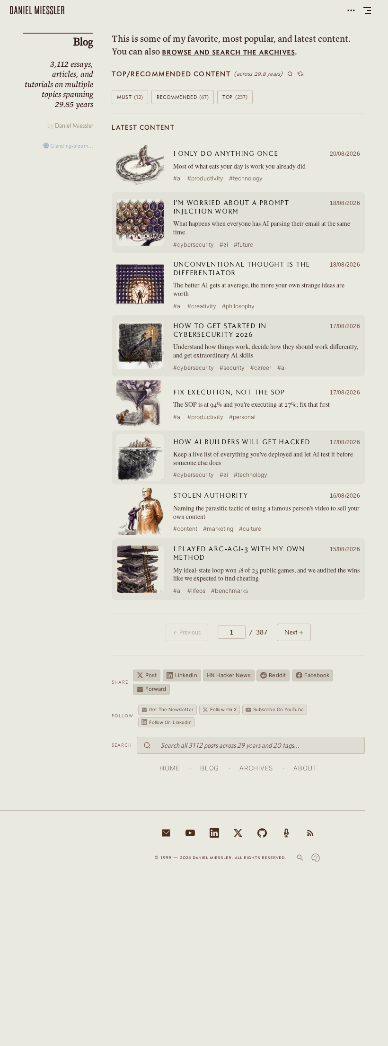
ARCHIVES (256, 768)
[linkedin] (214, 832)
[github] (262, 832)
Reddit (277, 675)
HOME (169, 768)
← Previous (187, 632)
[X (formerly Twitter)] (238, 832)
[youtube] (190, 832)
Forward (156, 689)
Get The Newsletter (171, 709)
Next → (293, 632)
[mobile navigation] (367, 10)
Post (151, 675)
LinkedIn (186, 675)
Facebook (317, 675)
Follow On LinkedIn (170, 722)
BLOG (209, 768)
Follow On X (223, 709)
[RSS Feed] (310, 832)
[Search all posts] (290, 74)
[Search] (300, 857)
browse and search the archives (228, 51)
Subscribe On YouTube (278, 709)
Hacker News (228, 675)
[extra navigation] (351, 10)
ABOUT (305, 768)
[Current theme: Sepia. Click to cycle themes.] (315, 857)
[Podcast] (286, 832)
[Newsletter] (166, 832)
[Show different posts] (300, 74)
